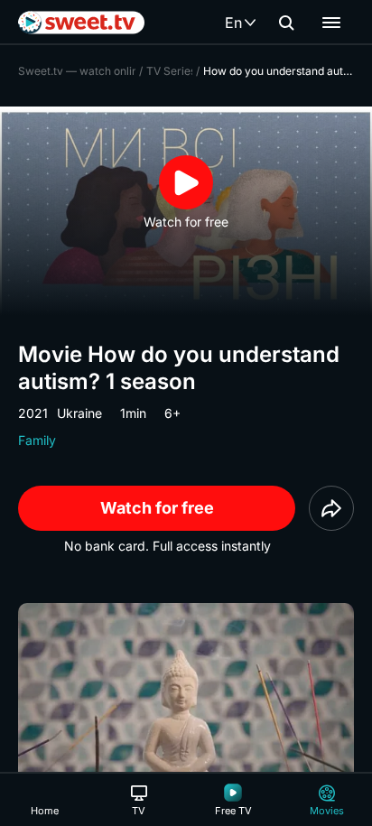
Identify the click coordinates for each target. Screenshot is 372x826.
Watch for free (157, 507)
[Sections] (331, 22)
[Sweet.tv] (81, 22)
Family (37, 440)
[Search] (286, 22)
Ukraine (79, 413)
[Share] (331, 508)
